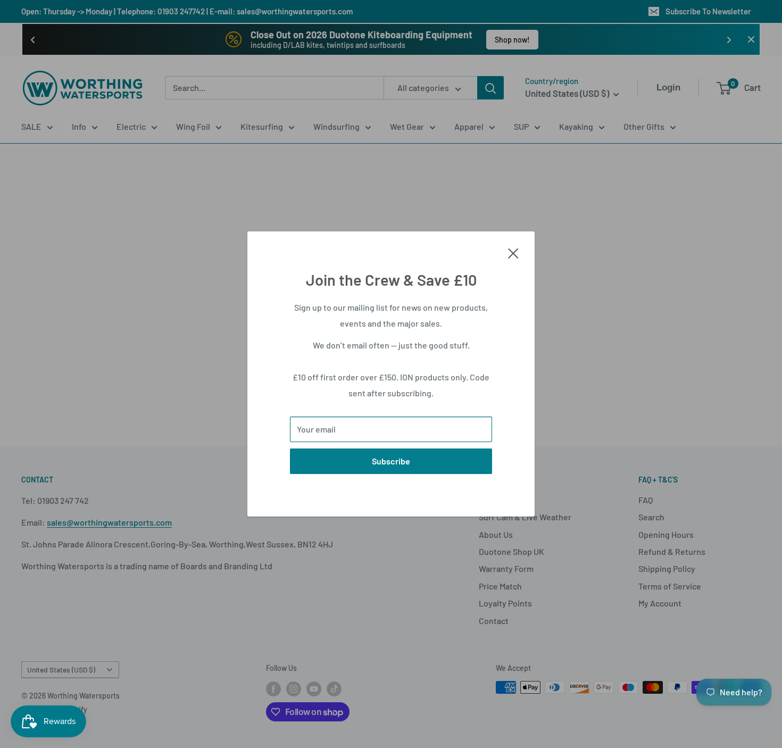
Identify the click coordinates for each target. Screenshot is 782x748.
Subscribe (391, 461)
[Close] (513, 252)
